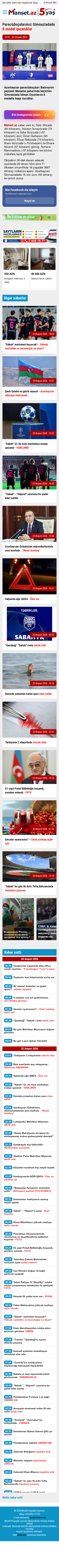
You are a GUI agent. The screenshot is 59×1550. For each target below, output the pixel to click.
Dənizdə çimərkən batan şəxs (28, 1098)
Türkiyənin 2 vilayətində (30, 1055)
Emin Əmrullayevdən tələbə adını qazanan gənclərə (27, 1330)
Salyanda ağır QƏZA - (26, 1075)
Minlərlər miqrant (25, 1462)
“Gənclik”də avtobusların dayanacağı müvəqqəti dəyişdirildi (23, 1364)
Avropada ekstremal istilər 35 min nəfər (27, 1410)
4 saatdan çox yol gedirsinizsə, (26, 999)
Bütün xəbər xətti (12, 1497)
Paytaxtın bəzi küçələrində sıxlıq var (29, 977)
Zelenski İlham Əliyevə (29, 1472)
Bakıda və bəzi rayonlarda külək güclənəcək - (26, 1375)
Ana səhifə (6, 2)
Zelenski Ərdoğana (27, 1451)
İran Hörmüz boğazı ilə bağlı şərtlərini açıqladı (24, 1272)
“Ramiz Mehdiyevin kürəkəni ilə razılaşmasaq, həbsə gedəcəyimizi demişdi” (28, 1135)
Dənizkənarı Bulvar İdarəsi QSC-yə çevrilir (28, 1433)
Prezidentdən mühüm (28, 1442)
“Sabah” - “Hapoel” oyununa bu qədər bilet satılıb (27, 1387)
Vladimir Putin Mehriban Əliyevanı (28, 1157)
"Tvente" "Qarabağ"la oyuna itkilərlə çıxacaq (25, 1341)
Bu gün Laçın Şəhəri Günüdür (26, 1040)
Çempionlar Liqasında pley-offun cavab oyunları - (29, 967)
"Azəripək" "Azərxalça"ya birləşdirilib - (23, 1421)
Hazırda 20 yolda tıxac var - (28, 1296)
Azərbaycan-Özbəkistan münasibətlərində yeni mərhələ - (26, 1110)
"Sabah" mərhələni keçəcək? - (28, 1318)
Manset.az (10, 125)
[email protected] (38, 1517)
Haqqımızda (27, 2)
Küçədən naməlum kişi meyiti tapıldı (29, 1167)
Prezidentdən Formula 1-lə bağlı (26, 1398)
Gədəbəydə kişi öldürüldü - (24, 1146)
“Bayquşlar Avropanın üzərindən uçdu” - (27, 1189)
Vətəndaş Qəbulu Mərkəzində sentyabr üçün (25, 1261)
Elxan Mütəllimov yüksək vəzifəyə (28, 1224)
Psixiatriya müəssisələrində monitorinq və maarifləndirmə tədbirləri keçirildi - (26, 1236)
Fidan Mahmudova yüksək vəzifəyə (28, 1307)
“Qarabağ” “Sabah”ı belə (29, 1020)
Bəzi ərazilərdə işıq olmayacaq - (26, 1066)
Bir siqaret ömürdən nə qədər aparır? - (25, 988)
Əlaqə (35, 2)
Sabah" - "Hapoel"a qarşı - (26, 1212)
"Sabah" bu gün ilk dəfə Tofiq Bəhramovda (25, 1482)
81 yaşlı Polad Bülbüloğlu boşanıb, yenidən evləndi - (28, 1249)
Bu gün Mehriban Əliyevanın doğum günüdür (29, 1031)
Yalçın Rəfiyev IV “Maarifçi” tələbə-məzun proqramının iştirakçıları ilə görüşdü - (29, 1285)
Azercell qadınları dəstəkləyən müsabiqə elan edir (25, 1352)
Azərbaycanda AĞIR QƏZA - (29, 1178)
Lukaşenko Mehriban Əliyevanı (26, 1123)
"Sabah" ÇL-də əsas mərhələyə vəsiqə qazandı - (26, 1086)
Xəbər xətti (16, 2)
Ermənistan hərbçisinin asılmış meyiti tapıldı (26, 1201)
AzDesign (21, 1535)
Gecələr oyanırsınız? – (29, 1011)
